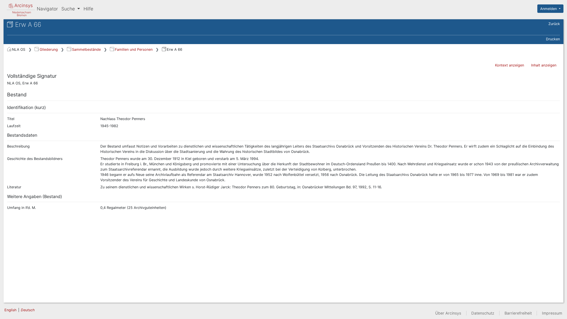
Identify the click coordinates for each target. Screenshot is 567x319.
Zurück (554, 23)
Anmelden (549, 8)
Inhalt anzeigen (543, 65)
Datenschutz (482, 313)
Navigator (47, 9)
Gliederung (49, 49)
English (10, 310)
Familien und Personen (133, 49)
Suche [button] (68, 9)
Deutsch (28, 310)
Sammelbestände (86, 49)
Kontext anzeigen (509, 65)
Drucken (553, 39)
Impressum (552, 313)
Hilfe (88, 9)
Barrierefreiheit (518, 313)
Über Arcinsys (448, 313)
